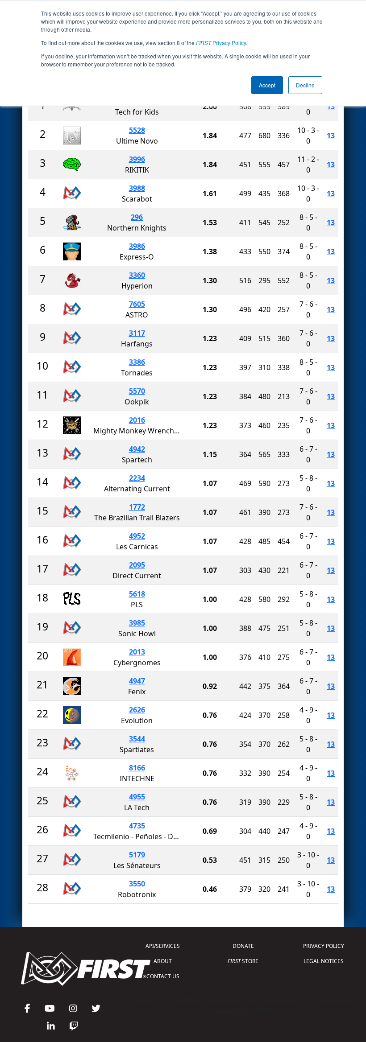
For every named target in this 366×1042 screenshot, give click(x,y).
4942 (137, 449)
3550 (137, 884)
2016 (137, 420)
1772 (137, 507)
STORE (243, 961)
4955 (137, 797)
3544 (137, 739)
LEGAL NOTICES (324, 961)
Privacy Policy (221, 42)
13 (331, 106)
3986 (137, 246)
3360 (137, 275)
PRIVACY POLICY (323, 946)
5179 (137, 855)
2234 (137, 478)
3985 (137, 623)
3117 (137, 333)
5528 (137, 130)
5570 (137, 391)
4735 (137, 826)
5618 (137, 594)
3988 (137, 188)
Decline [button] (305, 85)
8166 (137, 768)
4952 (137, 536)
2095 (137, 565)
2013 (137, 652)
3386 (137, 362)
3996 (137, 159)
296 (137, 217)
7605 (137, 304)
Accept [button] (267, 85)
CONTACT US (162, 976)
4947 (137, 681)
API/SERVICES (163, 946)
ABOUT (163, 961)
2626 (137, 710)
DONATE (243, 946)
